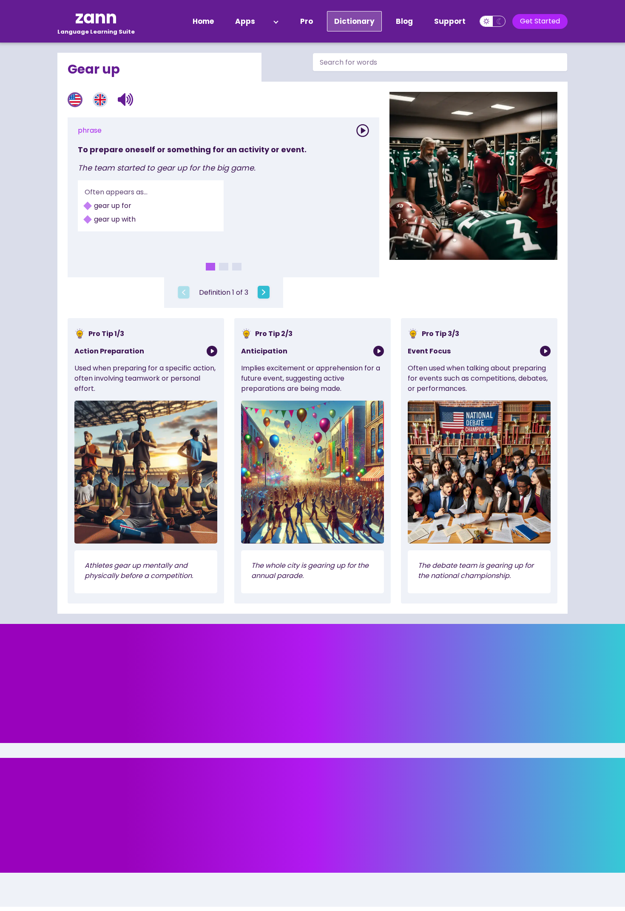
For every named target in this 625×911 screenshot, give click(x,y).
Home (203, 21)
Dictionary (354, 21)
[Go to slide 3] (236, 266)
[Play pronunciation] (362, 130)
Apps (245, 21)
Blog (404, 21)
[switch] (493, 21)
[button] (126, 99)
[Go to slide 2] (223, 266)
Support (450, 21)
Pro (306, 21)
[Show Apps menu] (276, 21)
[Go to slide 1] (210, 266)
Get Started (540, 21)
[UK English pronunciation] (100, 99)
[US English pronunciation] (75, 99)
